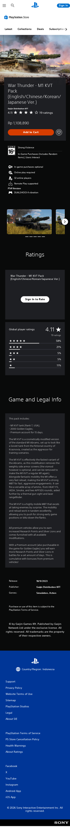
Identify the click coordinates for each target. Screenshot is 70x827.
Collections (25, 29)
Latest (8, 29)
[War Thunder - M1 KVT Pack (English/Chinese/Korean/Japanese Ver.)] (29, 221)
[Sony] (61, 825)
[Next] (65, 222)
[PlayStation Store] (17, 17)
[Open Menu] (4, 5)
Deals (40, 29)
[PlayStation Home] (35, 5)
